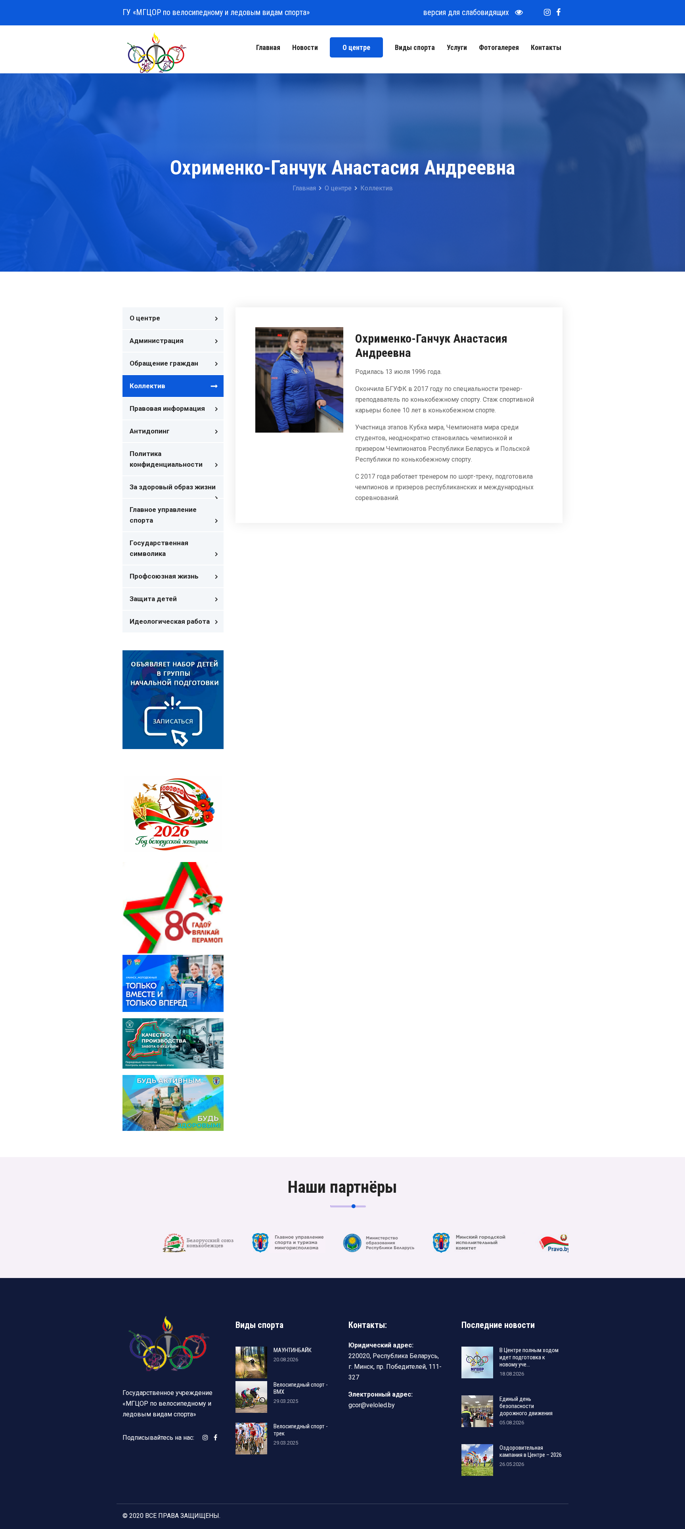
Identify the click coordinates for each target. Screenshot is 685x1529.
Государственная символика (159, 548)
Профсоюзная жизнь (164, 576)
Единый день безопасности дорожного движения (526, 1406)
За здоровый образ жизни (173, 487)
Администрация (157, 341)
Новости (305, 47)
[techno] (156, 52)
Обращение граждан (164, 363)
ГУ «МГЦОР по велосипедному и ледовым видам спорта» (216, 12)
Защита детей (153, 599)
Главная (268, 47)
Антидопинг (150, 431)
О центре (356, 47)
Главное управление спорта (163, 515)
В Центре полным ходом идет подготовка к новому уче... (529, 1357)
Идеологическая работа (170, 621)
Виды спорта (415, 47)
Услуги (457, 47)
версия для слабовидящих (469, 12)
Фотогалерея (499, 47)
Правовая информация (167, 408)
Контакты (546, 47)
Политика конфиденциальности (166, 459)
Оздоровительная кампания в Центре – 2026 (530, 1451)
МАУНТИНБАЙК (293, 1350)
